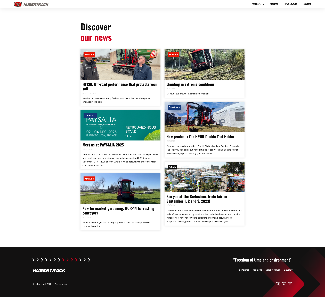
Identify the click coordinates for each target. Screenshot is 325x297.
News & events (291, 4)
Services (274, 4)
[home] (33, 4)
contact (307, 4)
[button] (258, 4)
